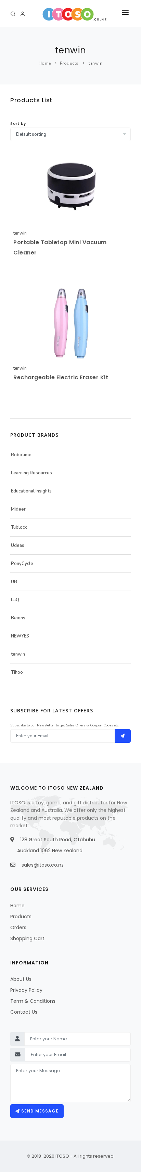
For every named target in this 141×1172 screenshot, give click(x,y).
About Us (20, 979)
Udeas (17, 545)
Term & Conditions (32, 1001)
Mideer (18, 509)
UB (14, 582)
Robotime (21, 455)
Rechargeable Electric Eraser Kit (60, 377)
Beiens (18, 618)
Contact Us (23, 1012)
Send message (39, 1111)
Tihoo (17, 672)
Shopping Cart (27, 938)
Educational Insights (31, 491)
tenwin (95, 63)
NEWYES (20, 636)
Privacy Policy (26, 990)
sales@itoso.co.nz (43, 864)
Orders (18, 927)
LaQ (15, 600)
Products (69, 63)
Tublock (19, 527)
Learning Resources (31, 473)
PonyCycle (22, 564)
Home (45, 63)
